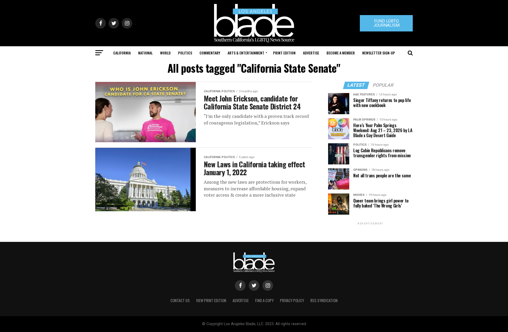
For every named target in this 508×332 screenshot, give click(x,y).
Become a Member (340, 53)
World (165, 53)
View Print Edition (211, 300)
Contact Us (180, 300)
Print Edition (284, 53)
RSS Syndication (324, 300)
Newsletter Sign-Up (378, 53)
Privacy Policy (292, 300)
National (145, 53)
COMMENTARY (209, 53)
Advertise (311, 53)
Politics (185, 53)
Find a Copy (264, 300)
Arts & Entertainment (246, 53)
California (122, 53)
